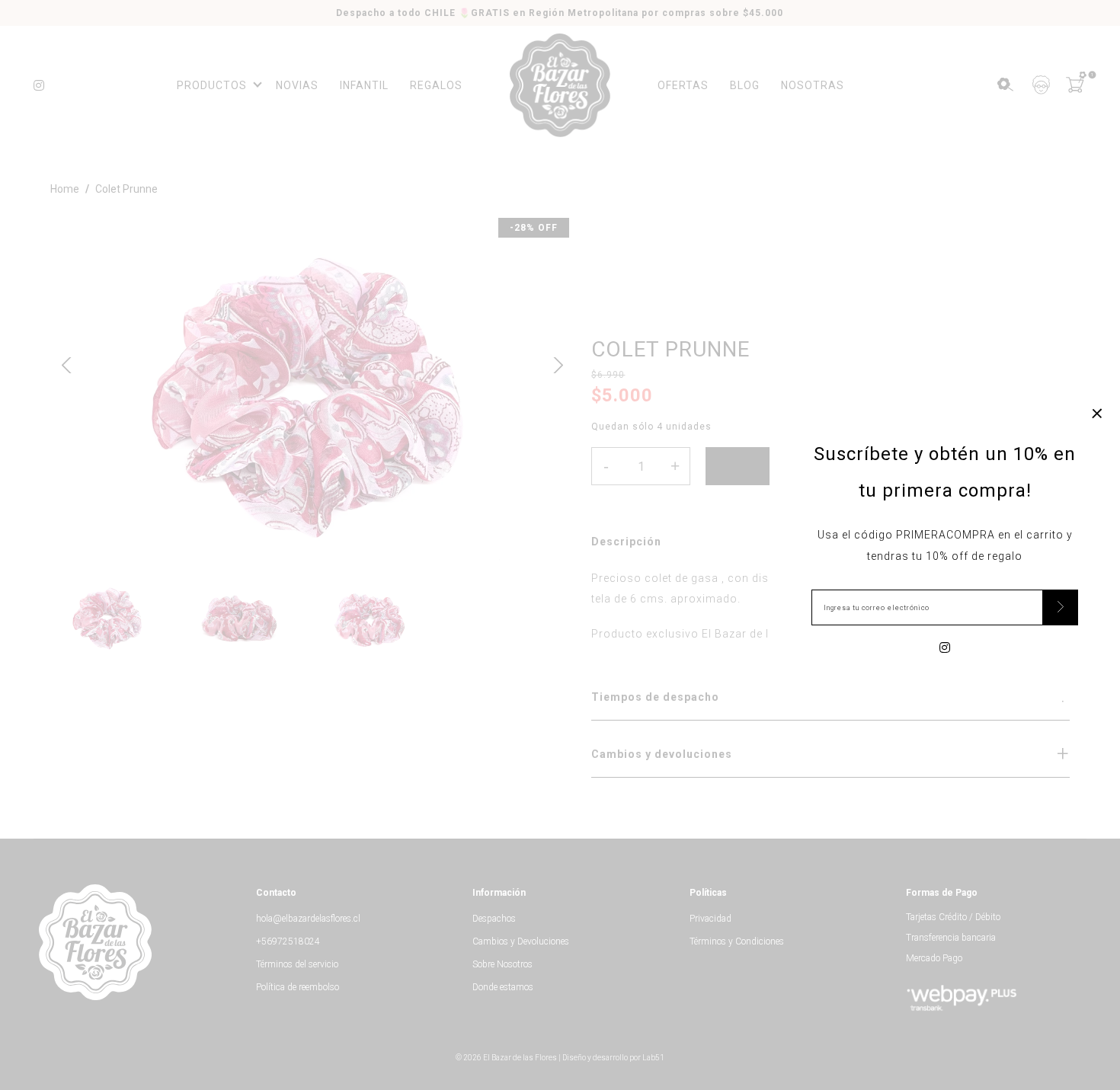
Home (64, 189)
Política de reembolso (297, 987)
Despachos (494, 918)
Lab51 (653, 1057)
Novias (297, 85)
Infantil (364, 85)
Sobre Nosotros (502, 964)
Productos (212, 85)
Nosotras (812, 85)
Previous (66, 363)
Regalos (436, 85)
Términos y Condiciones (737, 941)
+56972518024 (288, 941)
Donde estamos (502, 987)
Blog (745, 85)
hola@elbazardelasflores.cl (308, 918)
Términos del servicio (297, 964)
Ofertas (683, 85)
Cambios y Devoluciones (520, 941)
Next (553, 363)
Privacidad (710, 918)
